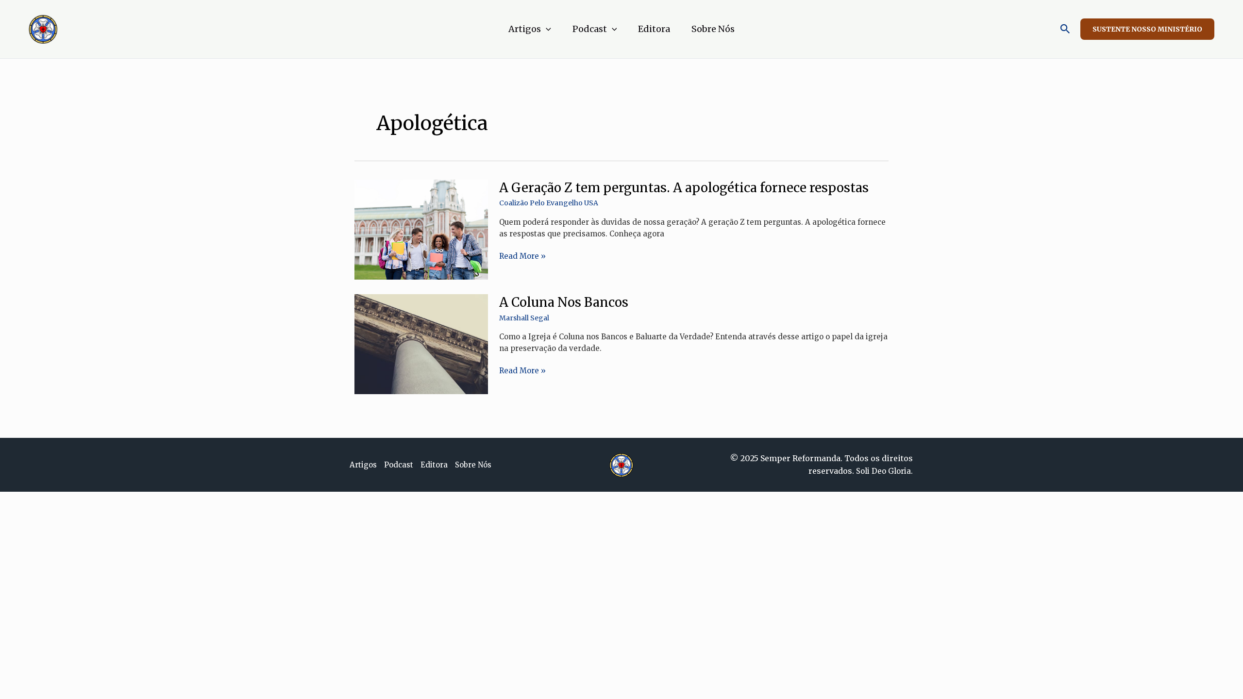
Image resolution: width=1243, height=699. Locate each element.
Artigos (524, 28)
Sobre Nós (713, 28)
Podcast (589, 28)
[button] (546, 29)
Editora (654, 28)
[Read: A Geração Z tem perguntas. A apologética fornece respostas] (421, 228)
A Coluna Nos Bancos (563, 302)
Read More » (522, 256)
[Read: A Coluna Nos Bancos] (421, 343)
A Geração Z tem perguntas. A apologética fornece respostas (684, 188)
